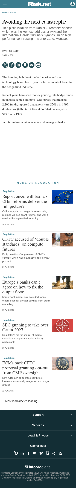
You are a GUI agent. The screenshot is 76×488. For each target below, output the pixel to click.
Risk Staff (12, 50)
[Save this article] (25, 65)
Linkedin (22, 453)
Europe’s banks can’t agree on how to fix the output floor (22, 286)
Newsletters (35, 453)
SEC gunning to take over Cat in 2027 (25, 327)
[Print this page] (38, 65)
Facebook (28, 453)
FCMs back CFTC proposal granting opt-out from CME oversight (25, 367)
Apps (47, 453)
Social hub (54, 453)
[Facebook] (11, 65)
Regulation (9, 12)
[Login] (72, 4)
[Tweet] (5, 65)
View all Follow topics (16, 453)
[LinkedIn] (18, 65)
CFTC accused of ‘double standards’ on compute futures (25, 243)
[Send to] (31, 65)
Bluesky (41, 453)
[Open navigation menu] (3, 4)
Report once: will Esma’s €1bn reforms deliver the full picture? (25, 201)
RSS (60, 453)
